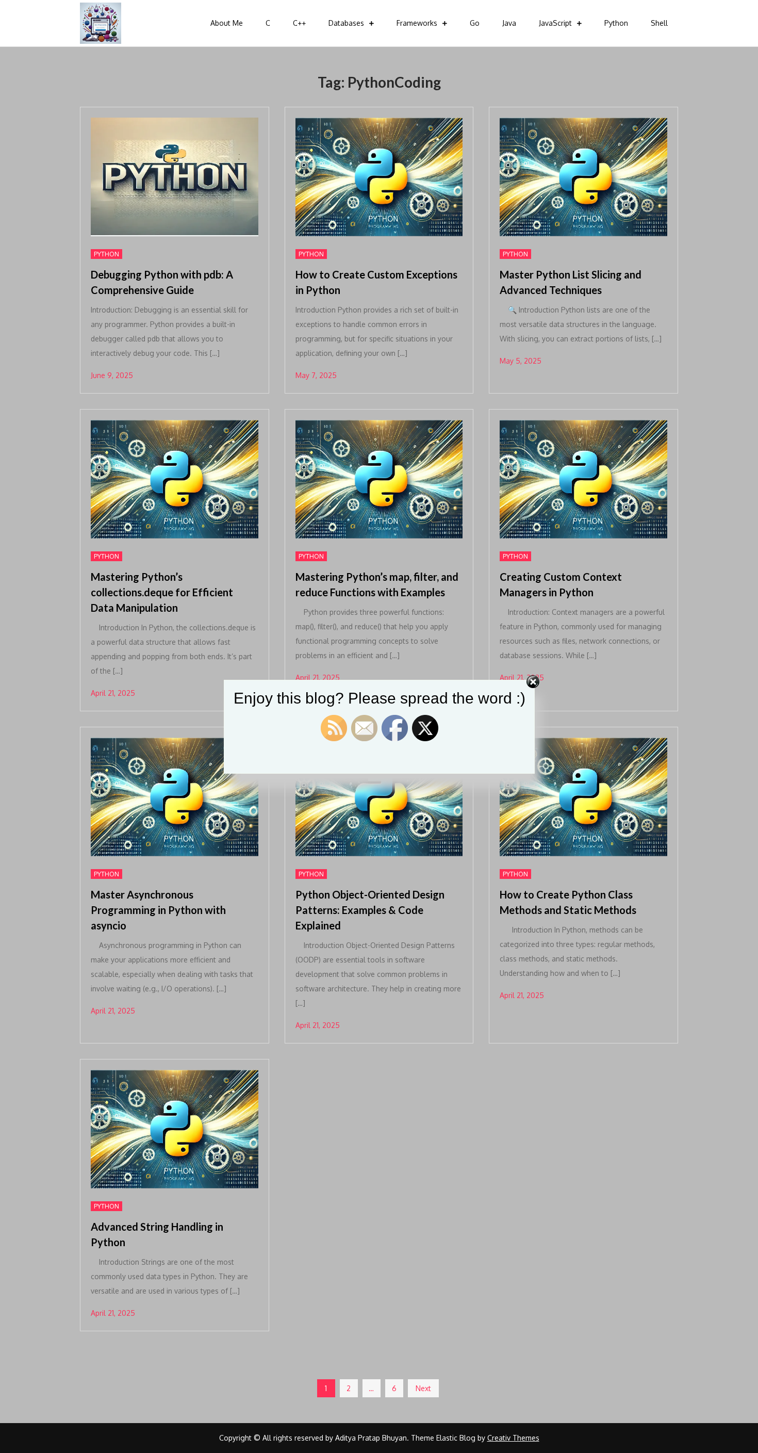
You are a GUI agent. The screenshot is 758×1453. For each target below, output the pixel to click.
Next (423, 1388)
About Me (226, 23)
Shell (659, 23)
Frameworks (417, 23)
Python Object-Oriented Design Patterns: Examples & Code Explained (369, 910)
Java (509, 23)
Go (475, 23)
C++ (299, 23)
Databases (346, 23)
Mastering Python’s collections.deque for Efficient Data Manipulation (162, 592)
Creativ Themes (513, 1437)
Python (616, 23)
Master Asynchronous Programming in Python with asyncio (158, 910)
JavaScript (555, 23)
